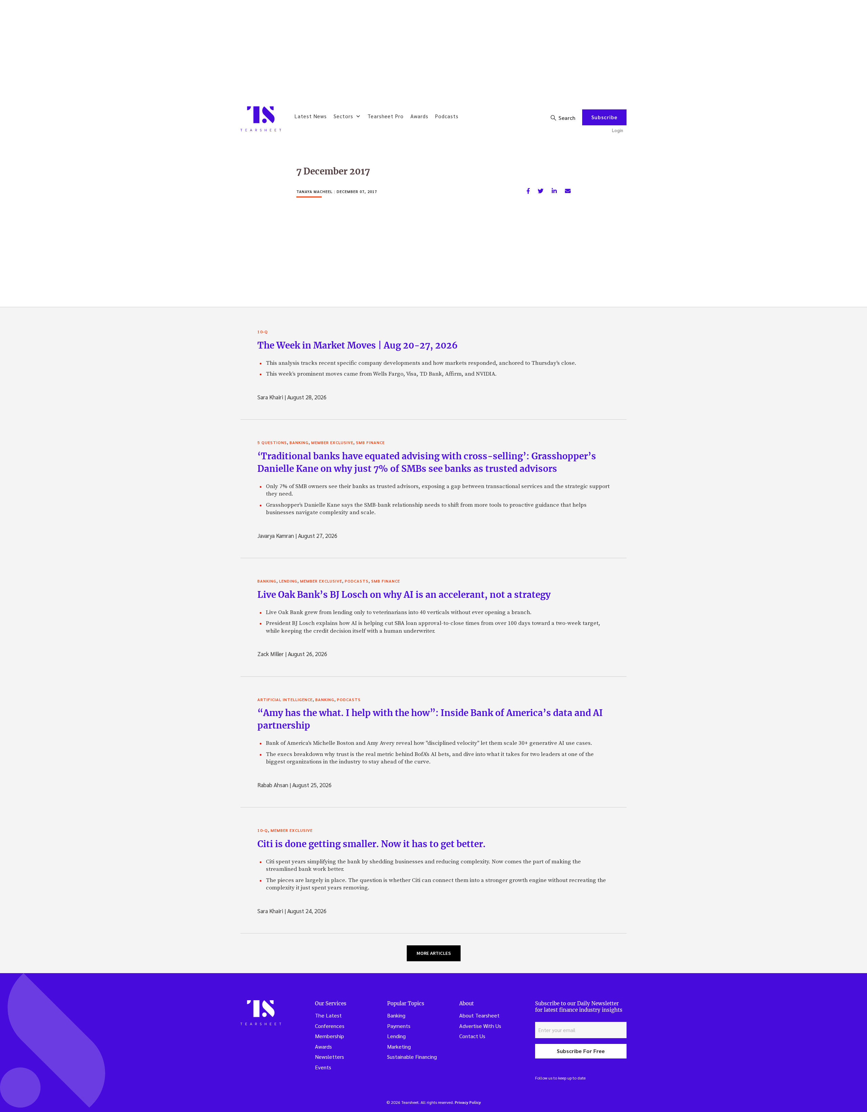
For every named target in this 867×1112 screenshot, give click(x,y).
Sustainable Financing (412, 1056)
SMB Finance (370, 442)
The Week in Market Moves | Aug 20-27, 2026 (357, 345)
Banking (299, 442)
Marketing (399, 1046)
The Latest (328, 1015)
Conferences (329, 1025)
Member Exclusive (332, 442)
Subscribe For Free (581, 1050)
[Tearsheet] (260, 118)
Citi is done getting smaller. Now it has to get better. (371, 843)
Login (617, 130)
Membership (329, 1036)
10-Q (262, 331)
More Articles (434, 953)
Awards (419, 116)
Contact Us (472, 1036)
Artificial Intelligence (285, 699)
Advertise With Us (480, 1025)
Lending (288, 581)
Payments (398, 1025)
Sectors (343, 116)
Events (323, 1067)
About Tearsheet (479, 1015)
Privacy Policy (468, 1102)
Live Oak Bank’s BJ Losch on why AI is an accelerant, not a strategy (404, 594)
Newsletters (329, 1056)
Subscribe (604, 117)
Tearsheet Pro (385, 116)
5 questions (272, 442)
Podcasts (447, 116)
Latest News (311, 116)
